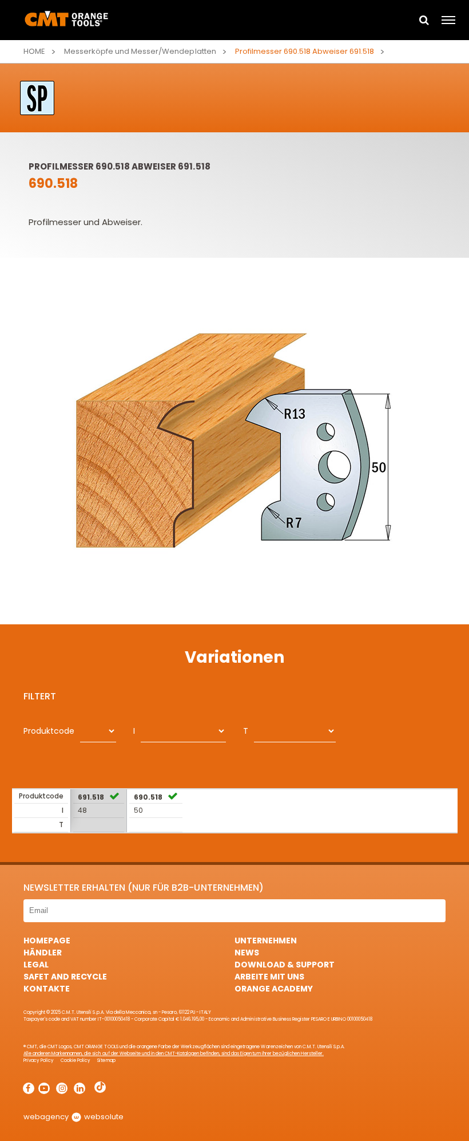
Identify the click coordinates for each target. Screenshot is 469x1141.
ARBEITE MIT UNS (269, 976)
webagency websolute (73, 1116)
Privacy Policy (38, 1060)
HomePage (46, 940)
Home (34, 51)
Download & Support (284, 964)
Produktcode (48, 731)
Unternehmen (265, 940)
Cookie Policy (75, 1060)
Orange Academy (273, 988)
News (246, 952)
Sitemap (106, 1060)
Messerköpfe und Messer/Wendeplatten (140, 51)
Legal (36, 964)
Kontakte (46, 988)
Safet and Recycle (65, 976)
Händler (42, 952)
